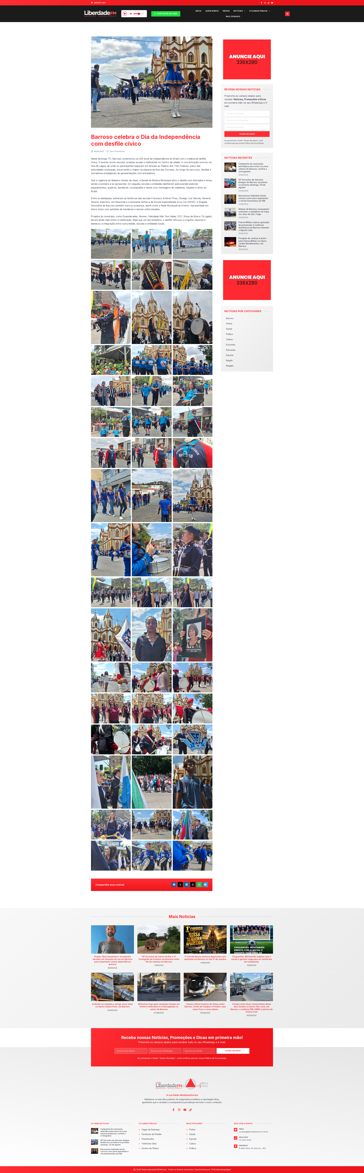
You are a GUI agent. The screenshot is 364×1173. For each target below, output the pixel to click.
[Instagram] (265, 3)
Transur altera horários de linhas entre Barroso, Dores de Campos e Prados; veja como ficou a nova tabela (205, 1006)
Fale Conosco (233, 16)
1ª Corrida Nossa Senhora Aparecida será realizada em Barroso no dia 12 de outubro (205, 957)
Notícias (238, 11)
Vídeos (226, 11)
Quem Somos (212, 11)
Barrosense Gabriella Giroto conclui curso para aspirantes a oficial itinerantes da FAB (253, 198)
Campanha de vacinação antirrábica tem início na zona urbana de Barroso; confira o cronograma (253, 168)
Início (198, 11)
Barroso (229, 318)
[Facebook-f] (261, 3)
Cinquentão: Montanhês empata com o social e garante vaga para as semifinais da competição (251, 959)
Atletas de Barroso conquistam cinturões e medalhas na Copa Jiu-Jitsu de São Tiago (253, 211)
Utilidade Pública (258, 11)
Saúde (229, 329)
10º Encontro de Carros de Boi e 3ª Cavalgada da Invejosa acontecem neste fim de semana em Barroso (158, 959)
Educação (230, 350)
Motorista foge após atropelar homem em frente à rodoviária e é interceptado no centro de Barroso (159, 1006)
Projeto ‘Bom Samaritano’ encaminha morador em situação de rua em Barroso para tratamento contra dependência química (112, 960)
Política (229, 334)
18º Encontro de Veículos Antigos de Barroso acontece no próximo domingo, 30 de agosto (252, 183)
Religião (230, 366)
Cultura (229, 339)
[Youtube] (272, 3)
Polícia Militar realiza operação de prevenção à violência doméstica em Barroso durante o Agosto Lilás (253, 226)
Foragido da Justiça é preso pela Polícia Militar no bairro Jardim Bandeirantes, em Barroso (252, 242)
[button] (287, 14)
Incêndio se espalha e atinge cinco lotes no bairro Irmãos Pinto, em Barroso (112, 1005)
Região (229, 360)
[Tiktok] (268, 3)
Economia (230, 344)
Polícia (229, 323)
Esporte (229, 355)
